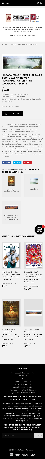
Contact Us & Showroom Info (22, 373)
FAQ (22, 379)
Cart (41, 3)
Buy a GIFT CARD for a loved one (22, 393)
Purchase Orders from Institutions (23, 390)
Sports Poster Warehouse (25, 450)
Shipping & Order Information (22, 384)
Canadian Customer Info (22, 387)
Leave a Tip (22, 376)
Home (4, 44)
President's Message (23, 381)
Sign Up (39, 435)
